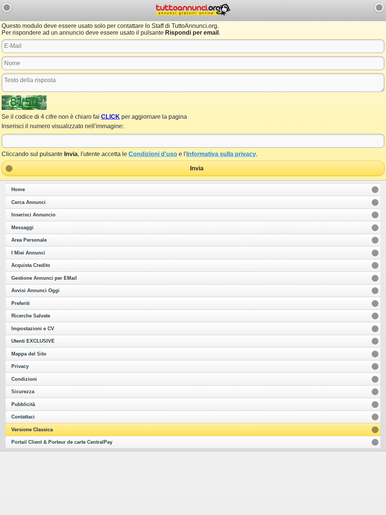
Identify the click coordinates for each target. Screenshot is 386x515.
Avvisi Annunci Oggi (35, 290)
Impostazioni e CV (32, 328)
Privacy (20, 366)
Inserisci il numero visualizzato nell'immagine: (63, 126)
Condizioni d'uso (153, 154)
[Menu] (379, 7)
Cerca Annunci (28, 202)
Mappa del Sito (28, 354)
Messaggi (22, 227)
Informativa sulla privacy (221, 154)
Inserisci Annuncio (33, 215)
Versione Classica (32, 429)
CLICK (110, 116)
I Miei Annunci (28, 253)
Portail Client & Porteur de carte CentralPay (61, 442)
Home (18, 189)
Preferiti (20, 303)
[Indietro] (7, 7)
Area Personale (29, 240)
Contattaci (23, 417)
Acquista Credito (30, 265)
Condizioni (24, 379)
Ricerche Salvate (30, 316)
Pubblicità (23, 404)
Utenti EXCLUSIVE (33, 341)
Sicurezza (22, 391)
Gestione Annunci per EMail (44, 278)
